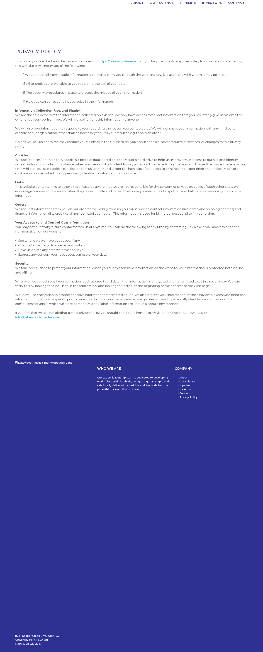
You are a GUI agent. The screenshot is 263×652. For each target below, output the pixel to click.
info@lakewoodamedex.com (37, 317)
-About (182, 377)
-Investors (185, 389)
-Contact (184, 393)
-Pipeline (184, 385)
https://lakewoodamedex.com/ (122, 61)
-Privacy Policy (188, 397)
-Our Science (186, 381)
